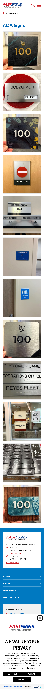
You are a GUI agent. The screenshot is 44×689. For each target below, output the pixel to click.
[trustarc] (36, 687)
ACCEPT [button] (31, 673)
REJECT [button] (22, 679)
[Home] (12, 5)
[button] (40, 618)
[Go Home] (4, 13)
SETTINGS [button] (12, 673)
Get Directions (16, 553)
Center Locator (12, 562)
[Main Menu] (39, 5)
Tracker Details (17, 687)
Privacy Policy (7, 687)
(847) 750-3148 (17, 614)
